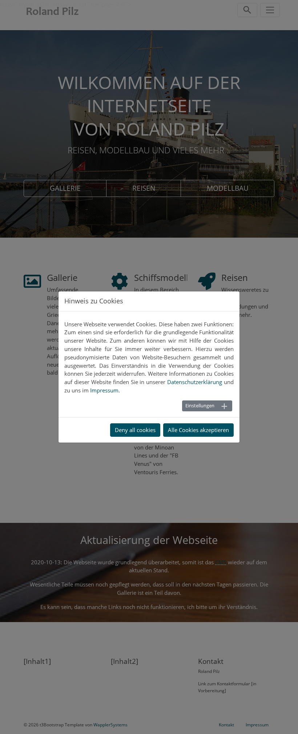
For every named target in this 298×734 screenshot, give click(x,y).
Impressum (104, 390)
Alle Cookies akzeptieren (198, 429)
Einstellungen (199, 405)
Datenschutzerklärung (194, 382)
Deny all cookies (135, 429)
